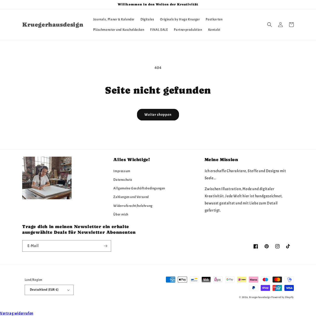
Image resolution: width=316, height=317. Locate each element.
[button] (269, 24)
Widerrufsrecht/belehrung (132, 206)
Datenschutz (122, 180)
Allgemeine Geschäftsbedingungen (139, 188)
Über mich (120, 214)
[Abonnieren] (105, 246)
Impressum (121, 171)
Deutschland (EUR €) (44, 290)
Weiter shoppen (158, 114)
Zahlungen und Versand (131, 197)
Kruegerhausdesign (260, 297)
